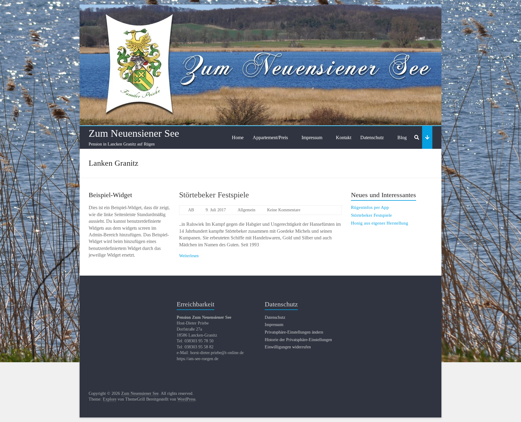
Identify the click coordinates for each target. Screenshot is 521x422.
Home (238, 137)
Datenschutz (372, 137)
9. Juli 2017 (216, 210)
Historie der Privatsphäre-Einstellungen (298, 339)
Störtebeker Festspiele (214, 194)
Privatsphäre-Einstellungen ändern (294, 332)
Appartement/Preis (270, 137)
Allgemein (246, 210)
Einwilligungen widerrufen (288, 347)
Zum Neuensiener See (134, 133)
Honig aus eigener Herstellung (379, 223)
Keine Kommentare (283, 210)
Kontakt (343, 137)
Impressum (312, 137)
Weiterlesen (189, 256)
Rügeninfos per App (370, 207)
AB (191, 210)
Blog (402, 137)
